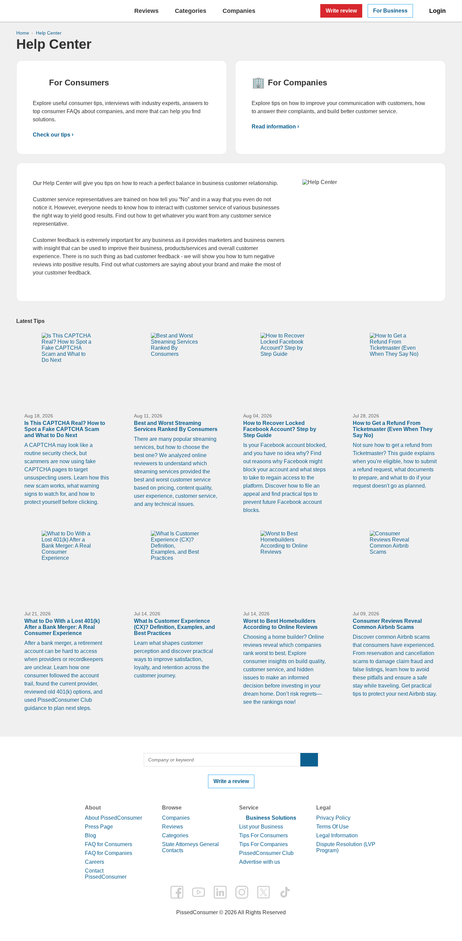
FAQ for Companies (108, 853)
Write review (341, 11)
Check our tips (51, 135)
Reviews (146, 10)
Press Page (99, 827)
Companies (176, 818)
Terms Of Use (332, 827)
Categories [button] (190, 10)
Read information (274, 126)
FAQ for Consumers (108, 844)
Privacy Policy (333, 818)
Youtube (198, 892)
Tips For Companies (263, 844)
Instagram (242, 892)
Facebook (177, 892)
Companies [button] (239, 10)
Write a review (231, 781)
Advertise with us (259, 862)
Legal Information (337, 835)
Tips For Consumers (263, 835)
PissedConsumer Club (266, 853)
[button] (309, 759)
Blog (90, 835)
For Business (390, 11)
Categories (175, 835)
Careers (94, 862)
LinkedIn (220, 892)
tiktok (285, 892)
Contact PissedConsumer (105, 874)
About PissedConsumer (113, 818)
